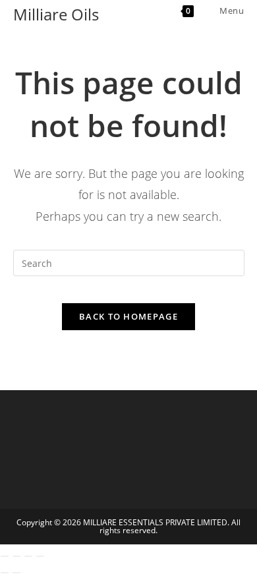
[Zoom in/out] (4, 556)
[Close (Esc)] (40, 556)
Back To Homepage (128, 316)
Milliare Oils (56, 14)
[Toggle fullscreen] (16, 556)
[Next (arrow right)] (16, 572)
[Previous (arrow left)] (4, 572)
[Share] (28, 556)
